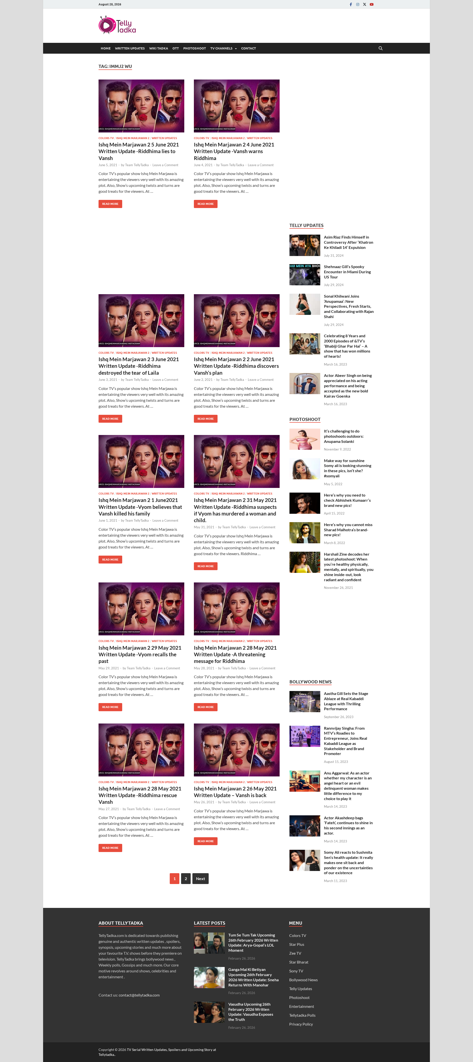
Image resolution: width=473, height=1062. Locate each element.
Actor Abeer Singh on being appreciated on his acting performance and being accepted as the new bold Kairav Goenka (348, 385)
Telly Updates (300, 988)
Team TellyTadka (137, 165)
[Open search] (380, 48)
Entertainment (301, 1006)
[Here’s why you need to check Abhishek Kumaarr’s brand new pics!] (304, 495)
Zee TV (295, 953)
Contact (248, 48)
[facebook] (351, 4)
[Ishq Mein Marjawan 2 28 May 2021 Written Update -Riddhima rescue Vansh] (141, 750)
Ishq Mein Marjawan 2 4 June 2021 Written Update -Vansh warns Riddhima (234, 151)
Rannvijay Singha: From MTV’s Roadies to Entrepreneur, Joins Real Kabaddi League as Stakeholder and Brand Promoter (345, 741)
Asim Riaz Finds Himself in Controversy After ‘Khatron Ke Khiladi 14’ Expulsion (348, 242)
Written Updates (130, 48)
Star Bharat (298, 962)
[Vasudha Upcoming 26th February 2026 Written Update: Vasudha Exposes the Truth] (209, 1004)
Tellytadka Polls (302, 1015)
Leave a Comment (165, 165)
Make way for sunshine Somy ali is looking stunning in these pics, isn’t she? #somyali (347, 468)
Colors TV (106, 138)
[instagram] (358, 4)
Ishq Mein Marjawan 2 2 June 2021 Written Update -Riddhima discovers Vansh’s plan (236, 366)
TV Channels (221, 48)
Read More (108, 203)
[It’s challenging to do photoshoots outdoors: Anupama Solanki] (304, 431)
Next (200, 878)
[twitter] (365, 4)
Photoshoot (194, 48)
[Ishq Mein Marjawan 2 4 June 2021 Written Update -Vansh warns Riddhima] (237, 106)
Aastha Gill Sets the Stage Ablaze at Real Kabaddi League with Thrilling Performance (346, 701)
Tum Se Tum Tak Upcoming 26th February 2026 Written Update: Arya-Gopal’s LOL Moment (253, 942)
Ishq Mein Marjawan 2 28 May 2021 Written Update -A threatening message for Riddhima (235, 654)
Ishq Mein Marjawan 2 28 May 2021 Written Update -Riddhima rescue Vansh (140, 795)
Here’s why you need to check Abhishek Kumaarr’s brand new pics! (347, 500)
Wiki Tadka (158, 48)
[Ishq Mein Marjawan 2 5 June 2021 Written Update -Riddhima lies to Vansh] (141, 106)
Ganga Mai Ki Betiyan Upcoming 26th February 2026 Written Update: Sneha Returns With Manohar (253, 977)
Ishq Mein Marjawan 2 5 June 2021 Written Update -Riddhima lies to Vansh (139, 151)
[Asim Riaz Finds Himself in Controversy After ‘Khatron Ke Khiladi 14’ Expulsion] (304, 237)
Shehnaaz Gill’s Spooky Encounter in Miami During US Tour (347, 271)
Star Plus (296, 944)
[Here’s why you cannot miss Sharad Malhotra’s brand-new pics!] (304, 525)
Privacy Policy (301, 1024)
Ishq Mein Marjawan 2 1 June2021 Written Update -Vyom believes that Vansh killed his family (140, 506)
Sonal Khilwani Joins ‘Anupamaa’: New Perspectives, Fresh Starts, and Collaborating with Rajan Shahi (349, 306)
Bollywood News (303, 979)
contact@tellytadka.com (139, 995)
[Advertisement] (189, 254)
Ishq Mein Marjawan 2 (132, 138)
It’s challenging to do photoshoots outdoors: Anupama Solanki (344, 436)
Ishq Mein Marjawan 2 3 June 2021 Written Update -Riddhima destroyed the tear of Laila (139, 366)
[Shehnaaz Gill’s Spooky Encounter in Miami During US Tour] (304, 267)
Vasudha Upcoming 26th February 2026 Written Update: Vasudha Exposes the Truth (250, 1012)
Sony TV (296, 970)
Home (106, 48)
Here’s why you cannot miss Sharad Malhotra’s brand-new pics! (348, 529)
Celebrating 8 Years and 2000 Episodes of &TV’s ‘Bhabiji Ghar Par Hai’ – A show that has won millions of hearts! (347, 345)
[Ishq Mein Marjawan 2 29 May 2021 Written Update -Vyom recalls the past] (141, 608)
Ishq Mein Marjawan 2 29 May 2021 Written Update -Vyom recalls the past (140, 654)
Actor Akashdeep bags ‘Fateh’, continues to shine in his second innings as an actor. (348, 825)
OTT (175, 48)
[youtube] (371, 4)
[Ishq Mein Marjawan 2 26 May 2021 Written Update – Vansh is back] (237, 750)
